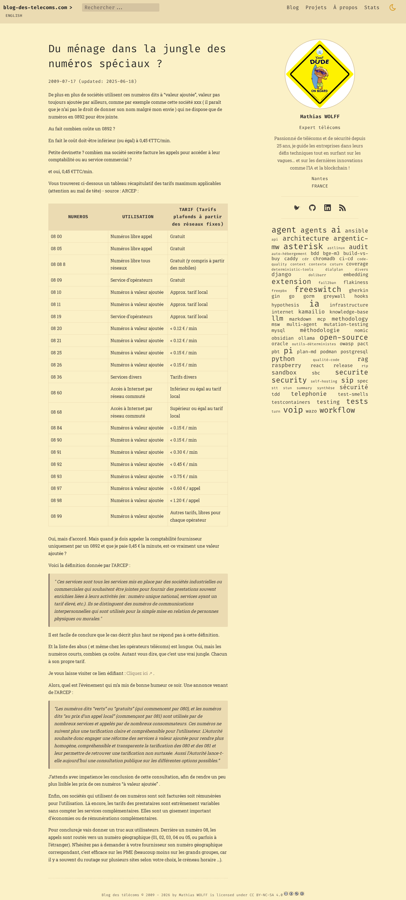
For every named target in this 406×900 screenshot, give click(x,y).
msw (275, 324)
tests (357, 401)
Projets (316, 7)
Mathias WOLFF (193, 894)
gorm (308, 296)
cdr (305, 259)
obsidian (282, 338)
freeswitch (317, 289)
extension (291, 281)
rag (362, 359)
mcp (321, 319)
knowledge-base (348, 312)
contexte (317, 264)
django (281, 274)
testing (328, 401)
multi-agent (302, 324)
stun (287, 388)
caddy (291, 258)
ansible (356, 230)
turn (275, 411)
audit (358, 246)
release (343, 365)
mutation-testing (346, 324)
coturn (336, 264)
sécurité (353, 387)
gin (275, 296)
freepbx (279, 290)
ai (336, 229)
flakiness (355, 282)
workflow (337, 410)
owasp (347, 344)
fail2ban (327, 282)
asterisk (303, 246)
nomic (361, 330)
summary (304, 388)
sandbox (284, 372)
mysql (278, 330)
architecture (306, 238)
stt (274, 388)
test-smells (353, 394)
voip (293, 409)
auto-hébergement (289, 253)
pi (288, 350)
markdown (300, 319)
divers (361, 269)
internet (282, 312)
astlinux (336, 248)
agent (283, 229)
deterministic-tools (292, 269)
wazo (311, 411)
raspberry (286, 365)
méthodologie (320, 330)
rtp (365, 365)
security (289, 380)
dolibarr (317, 275)
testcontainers (290, 402)
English (14, 15)
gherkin (358, 290)
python (283, 358)
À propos (345, 7)
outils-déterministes (314, 344)
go (291, 296)
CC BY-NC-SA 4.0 (266, 894)
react (317, 365)
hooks (361, 296)
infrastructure (348, 305)
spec (362, 381)
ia (314, 303)
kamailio (311, 311)
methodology (350, 318)
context (298, 264)
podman (328, 352)
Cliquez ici (137, 673)
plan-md (306, 352)
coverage (357, 264)
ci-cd (346, 258)
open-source (344, 337)
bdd (315, 253)
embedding (355, 274)
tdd (275, 394)
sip (347, 380)
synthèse (326, 388)
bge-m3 (331, 253)
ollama (306, 338)
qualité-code (326, 359)
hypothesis (285, 305)
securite (351, 372)
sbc (316, 373)
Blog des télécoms (120, 894)
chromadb (324, 258)
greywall (334, 296)
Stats (371, 7)
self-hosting (324, 381)
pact (362, 344)
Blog (293, 7)
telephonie (309, 394)
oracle (279, 344)
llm (277, 318)
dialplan (334, 269)
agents (313, 230)
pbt (275, 352)
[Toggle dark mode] (392, 7)
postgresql (354, 352)
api (274, 239)
